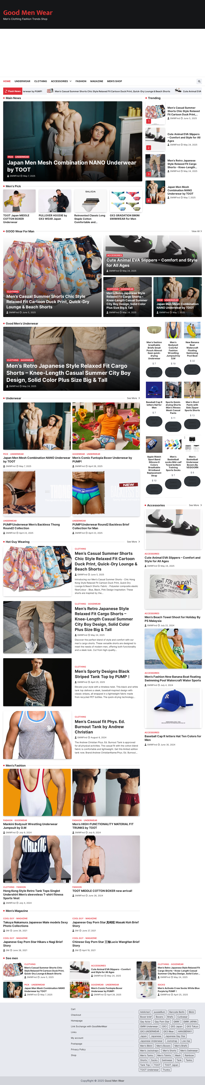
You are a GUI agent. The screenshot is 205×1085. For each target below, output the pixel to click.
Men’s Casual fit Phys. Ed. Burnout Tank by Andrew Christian (100, 727)
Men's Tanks (146, 1055)
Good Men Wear (28, 13)
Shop (73, 1055)
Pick (10, 157)
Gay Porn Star (162, 1021)
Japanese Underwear (151, 1041)
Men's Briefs (181, 1045)
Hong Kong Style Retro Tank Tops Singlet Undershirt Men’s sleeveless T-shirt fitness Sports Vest (33, 894)
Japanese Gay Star (175, 1036)
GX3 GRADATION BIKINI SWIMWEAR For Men (124, 217)
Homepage (76, 1020)
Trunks (166, 1069)
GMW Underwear (149, 1026)
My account (77, 1038)
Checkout (76, 1014)
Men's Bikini (146, 1045)
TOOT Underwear (149, 1069)
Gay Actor (145, 1021)
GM (7, 930)
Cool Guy (8, 918)
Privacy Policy (78, 1049)
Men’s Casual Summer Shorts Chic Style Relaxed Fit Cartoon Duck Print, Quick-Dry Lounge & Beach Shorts (184, 114)
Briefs (170, 1016)
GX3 (164, 1026)
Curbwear (182, 1016)
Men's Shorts (169, 1050)
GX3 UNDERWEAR (149, 1031)
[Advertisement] (102, 52)
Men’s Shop (114, 81)
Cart (73, 1009)
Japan (143, 1036)
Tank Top (145, 1065)
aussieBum (159, 1012)
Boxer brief (146, 1016)
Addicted (145, 1012)
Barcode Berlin (176, 1012)
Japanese (156, 1036)
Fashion (81, 81)
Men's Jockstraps (149, 1050)
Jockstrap (172, 1041)
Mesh (178, 1055)
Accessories (59, 81)
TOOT (157, 1065)
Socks (161, 985)
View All (196, 231)
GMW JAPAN (190, 1021)
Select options (173, 372)
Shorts (143, 1060)
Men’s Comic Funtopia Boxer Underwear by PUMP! (106, 990)
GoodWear (127, 289)
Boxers (159, 1016)
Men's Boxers (163, 1045)
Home (7, 81)
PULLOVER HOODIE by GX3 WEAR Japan (53, 217)
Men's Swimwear (189, 1050)
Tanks (189, 1060)
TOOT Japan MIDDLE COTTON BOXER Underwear (16, 219)
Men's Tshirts (164, 1055)
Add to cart (154, 372)
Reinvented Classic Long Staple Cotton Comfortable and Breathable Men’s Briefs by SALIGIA (89, 222)
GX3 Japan (176, 1026)
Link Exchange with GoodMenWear (89, 1026)
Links (73, 1032)
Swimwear (167, 1060)
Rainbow (189, 1055)
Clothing (40, 81)
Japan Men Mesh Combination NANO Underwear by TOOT (180, 190)
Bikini (191, 1012)
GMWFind (15, 176)
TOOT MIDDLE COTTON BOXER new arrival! (102, 890)
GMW (176, 1021)
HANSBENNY (185, 1031)
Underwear (22, 81)
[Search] (199, 81)
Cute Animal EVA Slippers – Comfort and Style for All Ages (184, 137)
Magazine (96, 81)
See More (132, 398)
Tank (179, 1060)
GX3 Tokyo (192, 1026)
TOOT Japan (171, 1065)
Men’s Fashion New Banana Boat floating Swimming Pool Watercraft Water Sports (173, 678)
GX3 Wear (168, 1031)
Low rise (185, 1041)
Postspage (76, 1043)
